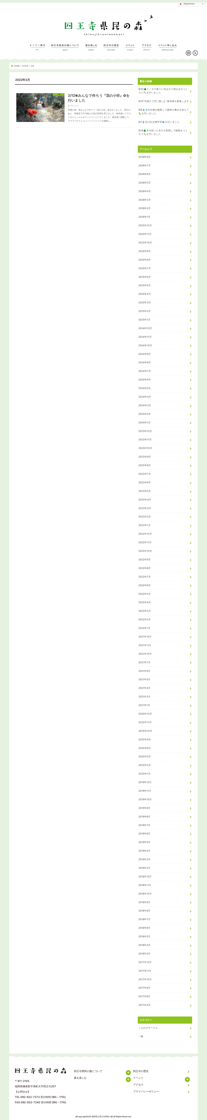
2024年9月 (144, 354)
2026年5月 (144, 182)
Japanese (189, 3)
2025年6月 (144, 277)
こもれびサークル (148, 1027)
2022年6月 (144, 585)
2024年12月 (145, 328)
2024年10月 (145, 345)
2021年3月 (144, 696)
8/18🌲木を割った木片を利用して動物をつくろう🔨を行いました (163, 132)
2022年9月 (144, 559)
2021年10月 (145, 653)
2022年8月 (144, 568)
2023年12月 (145, 431)
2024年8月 (144, 362)
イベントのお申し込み (167, 49)
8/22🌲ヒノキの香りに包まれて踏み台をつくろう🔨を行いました (163, 91)
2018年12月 (145, 876)
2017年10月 (145, 979)
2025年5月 (144, 285)
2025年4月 (144, 294)
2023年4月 (144, 499)
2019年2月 (144, 868)
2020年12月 (145, 713)
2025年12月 (145, 225)
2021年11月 (144, 645)
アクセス (147, 49)
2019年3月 (144, 859)
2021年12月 (145, 636)
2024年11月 (145, 336)
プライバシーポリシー (146, 1091)
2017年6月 (144, 996)
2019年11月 (144, 790)
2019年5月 (144, 842)
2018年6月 (144, 927)
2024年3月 (144, 405)
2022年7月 (144, 576)
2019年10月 (145, 799)
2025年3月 (144, 302)
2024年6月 (144, 379)
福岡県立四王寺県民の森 (102, 1116)
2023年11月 (145, 439)
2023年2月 (144, 516)
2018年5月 (144, 936)
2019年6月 (144, 833)
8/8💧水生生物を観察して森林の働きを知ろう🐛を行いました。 (163, 111)
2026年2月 (144, 208)
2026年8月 (144, 156)
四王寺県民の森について (65, 49)
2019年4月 (144, 850)
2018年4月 (144, 945)
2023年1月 (144, 525)
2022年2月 (144, 619)
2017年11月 (144, 970)
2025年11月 (145, 234)
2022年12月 (145, 533)
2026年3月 (144, 199)
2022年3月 (144, 610)
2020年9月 (144, 739)
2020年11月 (145, 722)
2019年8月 (144, 816)
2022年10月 (145, 551)
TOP (37, 49)
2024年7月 (144, 371)
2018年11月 (144, 885)
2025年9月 (144, 251)
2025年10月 (145, 242)
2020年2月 (144, 765)
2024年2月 (144, 414)
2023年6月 (144, 482)
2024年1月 (144, 422)
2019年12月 (145, 782)
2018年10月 (145, 893)
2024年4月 (144, 396)
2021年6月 (144, 671)
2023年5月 (144, 491)
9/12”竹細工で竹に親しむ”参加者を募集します (163, 101)
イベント (130, 49)
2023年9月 (144, 456)
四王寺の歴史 (111, 49)
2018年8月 (144, 910)
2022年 (25, 66)
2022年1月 (144, 628)
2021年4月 (144, 688)
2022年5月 (144, 593)
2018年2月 (144, 953)
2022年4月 (144, 602)
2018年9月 (144, 902)
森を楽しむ (91, 49)
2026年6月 (144, 174)
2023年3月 (144, 508)
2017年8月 (144, 987)
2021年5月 (144, 679)
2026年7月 (144, 165)
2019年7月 (144, 825)
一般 (140, 1036)
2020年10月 (145, 730)
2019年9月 (144, 808)
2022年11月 (145, 542)
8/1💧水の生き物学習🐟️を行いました (159, 122)
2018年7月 (144, 919)
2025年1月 (144, 319)
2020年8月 (144, 748)
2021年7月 (144, 662)
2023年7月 (144, 473)
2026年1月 (144, 216)
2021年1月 (144, 705)
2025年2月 (144, 311)
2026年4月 (144, 191)
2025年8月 (144, 259)
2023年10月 (145, 448)
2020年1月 (144, 773)
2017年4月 (144, 1005)
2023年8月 (144, 465)
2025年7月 (144, 268)
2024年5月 (144, 388)
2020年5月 (144, 756)
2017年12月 (145, 962)
